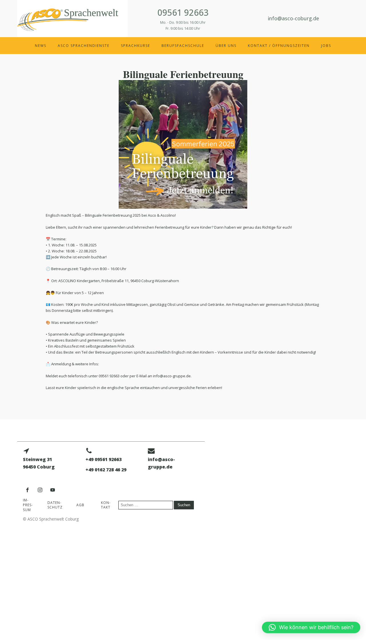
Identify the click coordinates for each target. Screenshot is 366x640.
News (40, 45)
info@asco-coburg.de (293, 18)
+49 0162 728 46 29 (105, 469)
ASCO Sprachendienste (84, 45)
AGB (80, 505)
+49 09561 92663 (103, 459)
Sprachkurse (135, 45)
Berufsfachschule (183, 45)
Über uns (226, 45)
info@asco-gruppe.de (161, 463)
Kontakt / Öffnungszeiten (279, 45)
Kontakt (105, 505)
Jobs (326, 45)
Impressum (28, 505)
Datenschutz (55, 505)
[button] (311, 627)
